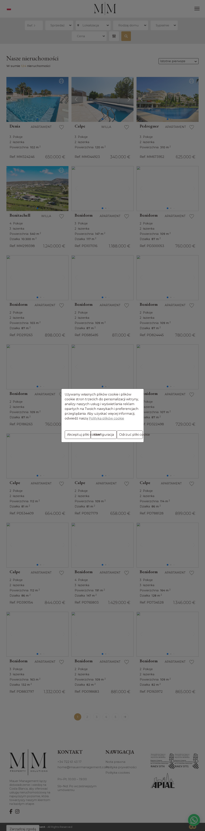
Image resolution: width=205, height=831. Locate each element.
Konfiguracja (103, 434)
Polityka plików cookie (106, 418)
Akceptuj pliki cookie (79, 434)
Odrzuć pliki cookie (131, 434)
